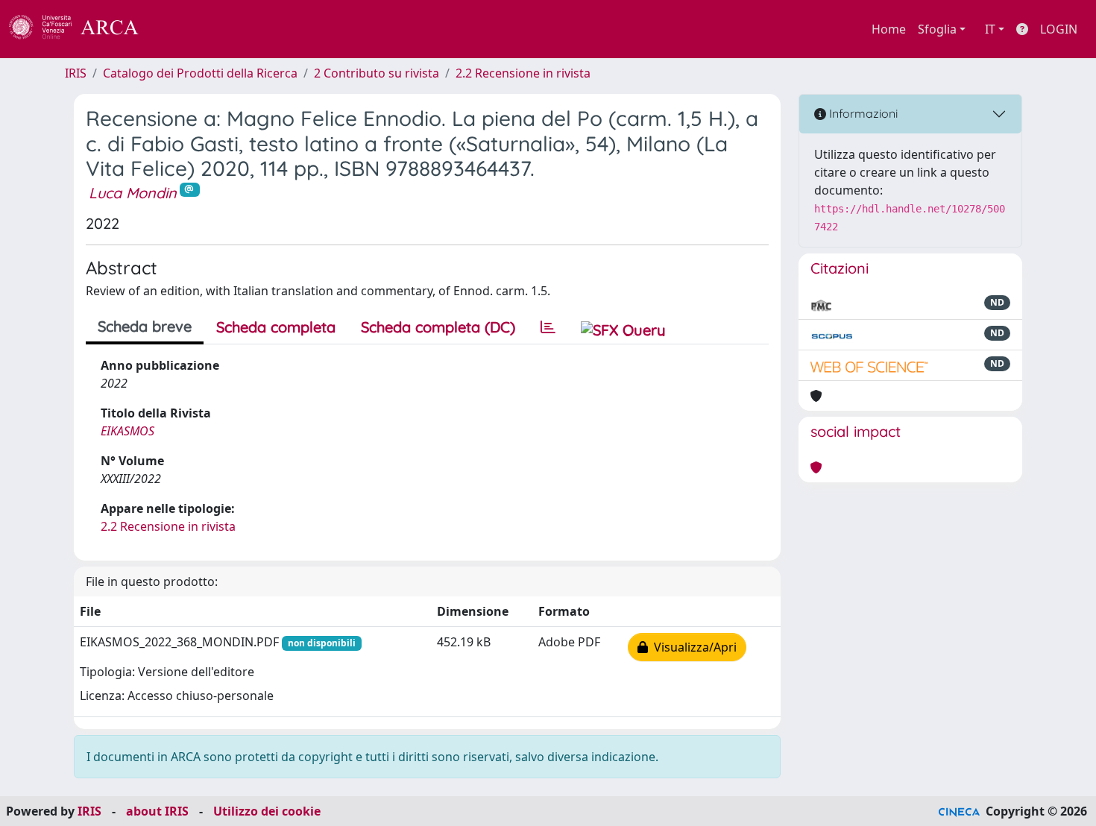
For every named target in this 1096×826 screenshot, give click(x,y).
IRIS (75, 73)
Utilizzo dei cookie (267, 811)
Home (889, 29)
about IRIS (157, 811)
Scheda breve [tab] (145, 326)
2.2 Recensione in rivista (523, 73)
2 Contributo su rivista (376, 73)
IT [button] (990, 29)
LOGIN (1058, 29)
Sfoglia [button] (937, 29)
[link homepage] (82, 29)
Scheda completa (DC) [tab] (438, 327)
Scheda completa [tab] (276, 327)
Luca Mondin (133, 192)
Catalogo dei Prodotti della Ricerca (200, 73)
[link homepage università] (179, 29)
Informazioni (862, 113)
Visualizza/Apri (692, 647)
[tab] (548, 327)
